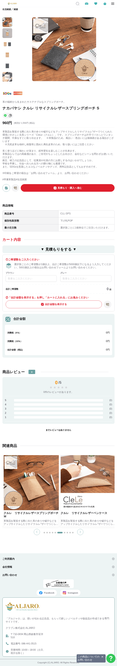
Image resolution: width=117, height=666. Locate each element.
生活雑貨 (6, 9)
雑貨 (16, 9)
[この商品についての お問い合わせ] (110, 658)
